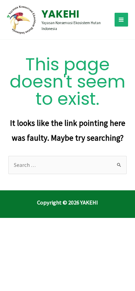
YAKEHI (60, 14)
